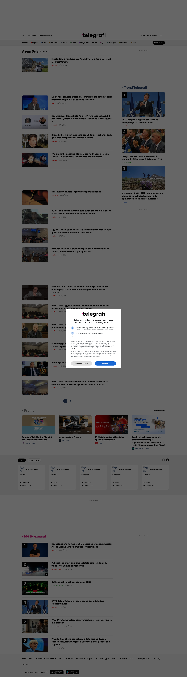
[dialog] (93, 338)
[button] (93, 337)
